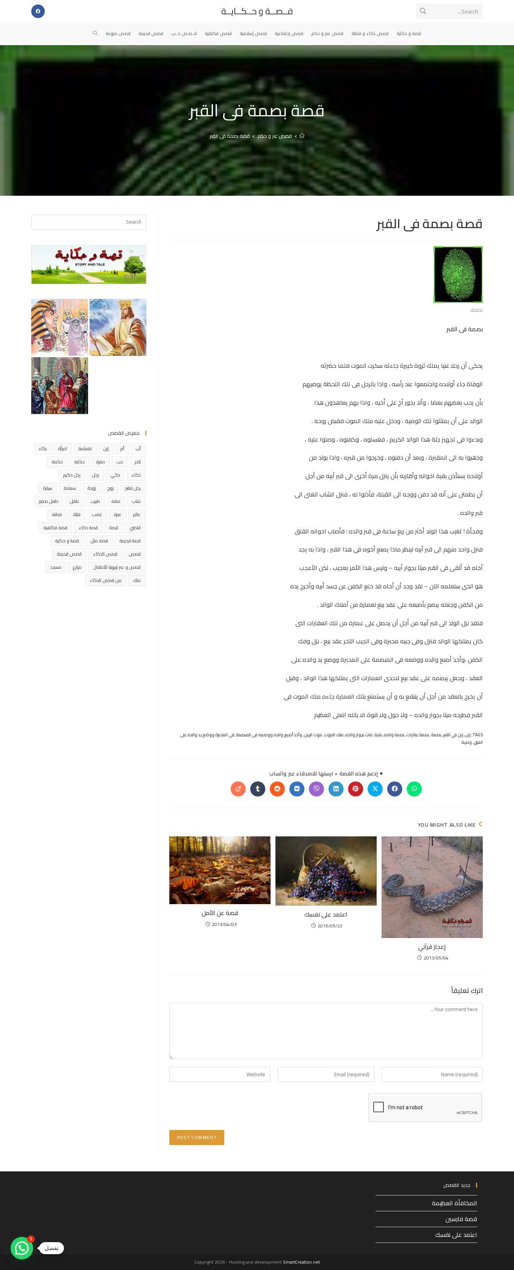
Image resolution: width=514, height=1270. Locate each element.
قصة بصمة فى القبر (230, 135)
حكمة (57, 461)
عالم (137, 514)
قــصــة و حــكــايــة (257, 11)
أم (122, 448)
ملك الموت (334, 735)
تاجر (138, 461)
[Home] (302, 135)
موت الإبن (313, 735)
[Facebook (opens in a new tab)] (38, 11)
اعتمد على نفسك (325, 914)
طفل (74, 501)
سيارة (47, 488)
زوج (111, 488)
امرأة (62, 448)
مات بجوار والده (359, 735)
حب (120, 461)
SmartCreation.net (301, 1262)
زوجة (92, 488)
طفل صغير (48, 501)
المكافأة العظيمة (454, 1203)
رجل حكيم (72, 475)
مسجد (55, 567)
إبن (468, 735)
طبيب (95, 501)
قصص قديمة (69, 554)
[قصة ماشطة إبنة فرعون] (59, 327)
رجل (95, 475)
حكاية (80, 461)
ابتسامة (85, 448)
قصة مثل (99, 540)
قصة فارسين (461, 1218)
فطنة (57, 514)
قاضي (135, 527)
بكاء (43, 448)
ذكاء (136, 475)
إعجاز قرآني (432, 947)
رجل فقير (133, 488)
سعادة (70, 488)
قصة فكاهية (55, 527)
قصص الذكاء (105, 554)
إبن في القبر (453, 735)
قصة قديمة (130, 540)
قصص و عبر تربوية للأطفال (117, 567)
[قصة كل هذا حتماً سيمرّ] (59, 385)
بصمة (436, 735)
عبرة (118, 514)
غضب (97, 514)
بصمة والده (394, 735)
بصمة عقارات (417, 735)
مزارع (77, 567)
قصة (113, 527)
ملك (137, 580)
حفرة (100, 461)
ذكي (115, 475)
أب (138, 448)
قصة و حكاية (67, 540)
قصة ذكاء (88, 527)
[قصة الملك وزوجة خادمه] (118, 327)
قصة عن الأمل (220, 913)
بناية (378, 735)
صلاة (116, 501)
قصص (135, 554)
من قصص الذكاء (106, 580)
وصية (466, 742)
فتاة (77, 514)
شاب (136, 501)
